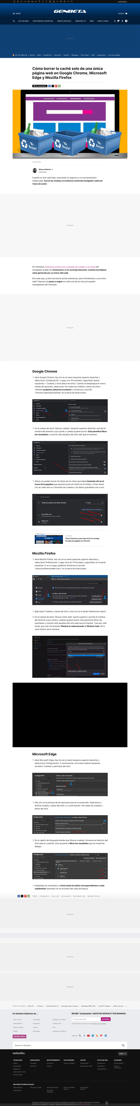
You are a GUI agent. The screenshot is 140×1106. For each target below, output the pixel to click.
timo (54, 1027)
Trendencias (101, 1063)
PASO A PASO (103, 21)
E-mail (59, 86)
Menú (18, 13)
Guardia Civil (48, 55)
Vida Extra (33, 1066)
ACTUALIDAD (23, 21)
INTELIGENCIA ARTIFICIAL (43, 21)
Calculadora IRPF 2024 (88, 1006)
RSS (97, 1035)
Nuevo (121, 13)
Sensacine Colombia (50, 1091)
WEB (91, 21)
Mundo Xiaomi (17, 1074)
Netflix (15, 1031)
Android (66, 55)
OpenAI (32, 55)
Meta (39, 55)
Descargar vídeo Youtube (69, 1006)
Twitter (115, 21)
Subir (121, 1053)
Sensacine (50, 1063)
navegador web (80, 896)
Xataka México (17, 1087)
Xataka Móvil (17, 1066)
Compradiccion (102, 1069)
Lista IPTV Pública (104, 1006)
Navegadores (44, 896)
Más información (85, 1104)
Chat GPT (31, 1006)
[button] (46, 169)
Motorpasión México (84, 1088)
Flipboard (118, 21)
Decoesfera (101, 1066)
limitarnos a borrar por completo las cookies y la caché (70, 267)
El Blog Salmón (118, 1063)
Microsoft (58, 55)
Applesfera (16, 1069)
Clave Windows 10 (53, 1006)
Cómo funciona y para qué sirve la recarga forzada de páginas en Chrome (82, 539)
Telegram (126, 21)
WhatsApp (36, 1031)
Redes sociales (18, 1027)
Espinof (49, 1066)
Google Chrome (94, 896)
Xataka (15, 1063)
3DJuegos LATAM (35, 1087)
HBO (93, 55)
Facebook (122, 21)
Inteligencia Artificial (59, 1031)
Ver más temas (19, 1036)
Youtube (88, 1035)
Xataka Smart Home (19, 1072)
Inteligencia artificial (59, 1019)
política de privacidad (99, 1023)
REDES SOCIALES (64, 21)
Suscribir (105, 1019)
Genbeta (70, 11)
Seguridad (36, 1023)
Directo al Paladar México (69, 1088)
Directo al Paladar (69, 1063)
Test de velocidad (114, 55)
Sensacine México (52, 1087)
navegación (67, 896)
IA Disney (40, 1006)
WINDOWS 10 (80, 21)
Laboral (35, 1027)
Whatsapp (75, 55)
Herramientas (17, 1023)
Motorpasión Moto (86, 1066)
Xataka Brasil (17, 1090)
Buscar (123, 1045)
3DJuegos (33, 1063)
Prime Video (85, 55)
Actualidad (36, 1019)
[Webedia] (19, 1053)
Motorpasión (84, 1063)
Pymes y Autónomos (117, 1067)
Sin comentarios (40, 86)
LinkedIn (105, 1035)
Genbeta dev (57, 1023)
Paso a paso (55, 896)
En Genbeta (68, 536)
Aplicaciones (101, 55)
